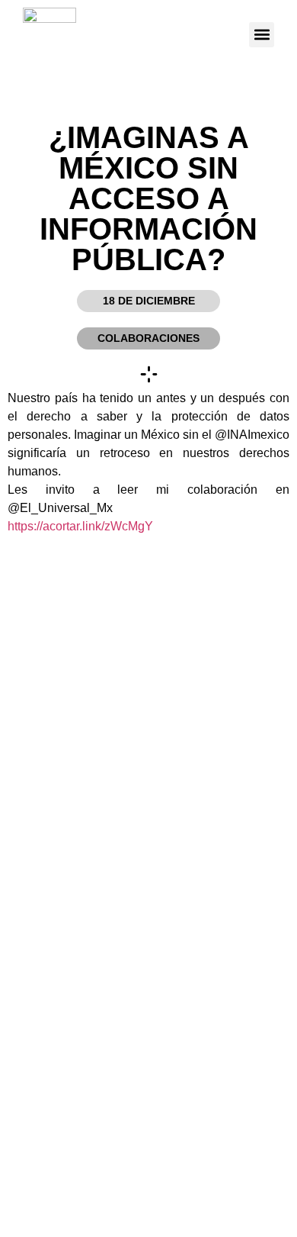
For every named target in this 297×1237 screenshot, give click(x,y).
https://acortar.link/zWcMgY (80, 526)
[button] (261, 34)
